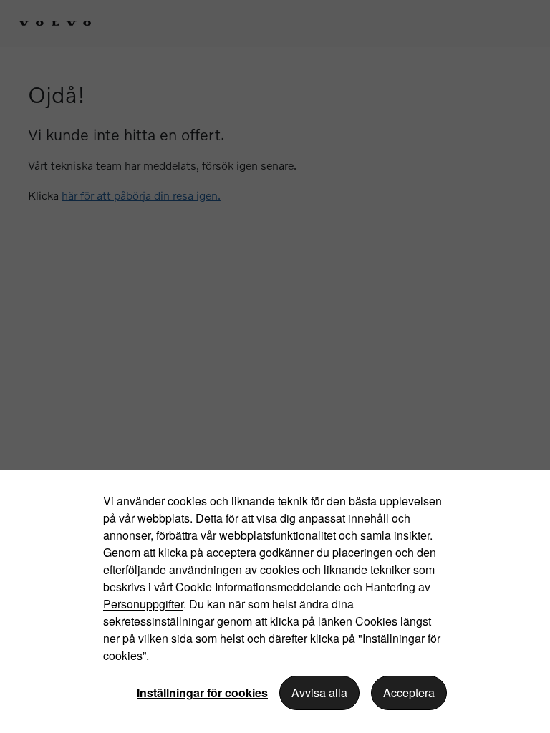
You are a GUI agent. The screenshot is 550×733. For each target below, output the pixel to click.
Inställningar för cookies (202, 692)
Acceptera (409, 692)
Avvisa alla (319, 692)
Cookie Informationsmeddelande (258, 586)
